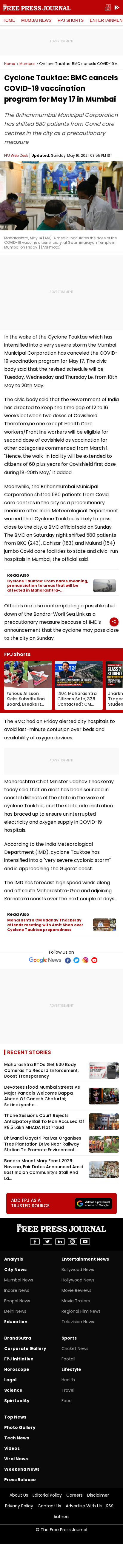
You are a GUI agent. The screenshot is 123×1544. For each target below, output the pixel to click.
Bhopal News (17, 1301)
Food (66, 1401)
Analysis (13, 1259)
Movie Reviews (76, 1290)
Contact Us (49, 1506)
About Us (19, 1495)
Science (13, 1390)
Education (15, 1322)
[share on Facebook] (35, 1241)
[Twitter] (76, 960)
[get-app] (117, 7)
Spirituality (17, 1401)
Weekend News (21, 1469)
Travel (67, 1390)
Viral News (16, 1459)
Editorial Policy (47, 1495)
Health (68, 1380)
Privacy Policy (19, 1506)
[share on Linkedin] (60, 1241)
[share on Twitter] (47, 1241)
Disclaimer (98, 1495)
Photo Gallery (20, 1427)
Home (8, 20)
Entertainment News (85, 1259)
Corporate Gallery (25, 1348)
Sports (69, 1338)
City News (15, 1270)
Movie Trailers (75, 1301)
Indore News (16, 1290)
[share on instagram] (72, 1241)
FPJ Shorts (71, 20)
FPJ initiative (18, 1359)
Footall (68, 1359)
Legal (10, 1380)
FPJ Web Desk (16, 155)
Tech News (16, 1438)
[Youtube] (94, 960)
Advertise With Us (84, 1506)
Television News (77, 1322)
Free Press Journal (37, 7)
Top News (15, 1417)
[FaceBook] (67, 960)
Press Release (20, 1480)
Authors (61, 1517)
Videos (12, 1448)
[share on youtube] (85, 1241)
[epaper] (108, 7)
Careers (74, 1495)
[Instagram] (85, 960)
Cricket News (74, 1348)
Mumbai (27, 63)
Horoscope (16, 1369)
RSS (109, 1506)
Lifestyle (71, 1369)
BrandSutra (17, 1338)
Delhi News (15, 1311)
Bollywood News (77, 1270)
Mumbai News (36, 20)
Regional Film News (81, 1311)
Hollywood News (77, 1280)
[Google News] (45, 960)
